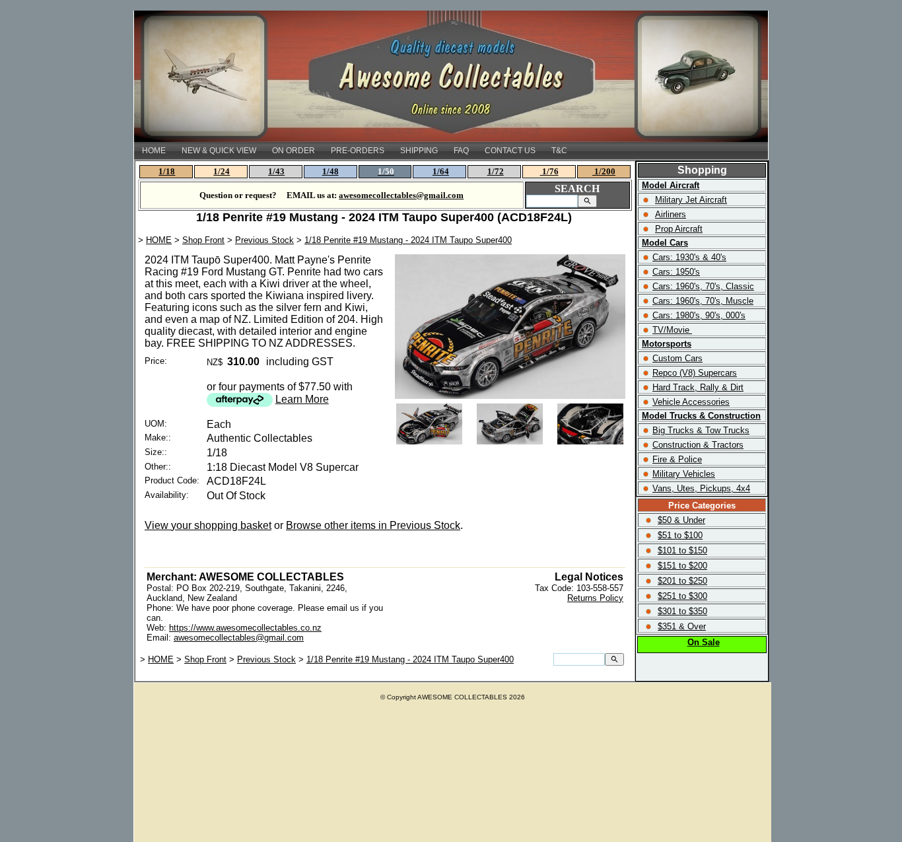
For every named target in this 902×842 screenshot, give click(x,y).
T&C (559, 150)
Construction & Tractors (698, 445)
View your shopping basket (208, 525)
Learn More (302, 399)
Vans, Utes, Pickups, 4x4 (701, 488)
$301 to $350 (682, 611)
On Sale (703, 642)
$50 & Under (681, 520)
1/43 (276, 171)
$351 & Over (682, 626)
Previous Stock (264, 240)
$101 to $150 (682, 550)
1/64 (441, 171)
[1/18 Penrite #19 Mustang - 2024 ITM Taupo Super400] (510, 395)
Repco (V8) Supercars (694, 373)
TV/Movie (670, 330)
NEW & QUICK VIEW (219, 150)
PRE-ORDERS (357, 150)
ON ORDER (293, 150)
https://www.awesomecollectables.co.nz (245, 628)
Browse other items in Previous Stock (373, 525)
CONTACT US (510, 150)
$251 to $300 (682, 596)
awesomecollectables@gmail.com (239, 638)
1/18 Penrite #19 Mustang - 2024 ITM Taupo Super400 (408, 240)
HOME (154, 150)
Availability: (167, 495)
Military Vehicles (683, 474)
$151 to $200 (682, 566)
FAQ (461, 150)
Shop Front (203, 240)
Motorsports (666, 344)
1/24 (221, 171)
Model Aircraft (670, 185)
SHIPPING (419, 150)
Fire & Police (677, 459)
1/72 (495, 171)
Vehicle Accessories (691, 402)
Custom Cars (677, 358)
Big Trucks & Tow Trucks (700, 430)
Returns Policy (595, 598)
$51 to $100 (680, 535)
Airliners (670, 214)
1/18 (166, 171)
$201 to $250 (682, 581)
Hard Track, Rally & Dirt (698, 387)
